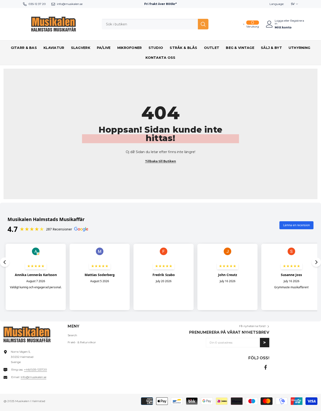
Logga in (279, 22)
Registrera (297, 20)
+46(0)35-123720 (35, 369)
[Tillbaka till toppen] (309, 403)
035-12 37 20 (37, 4)
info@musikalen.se (69, 4)
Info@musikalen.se (33, 377)
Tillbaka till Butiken (160, 161)
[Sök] (155, 24)
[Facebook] (265, 367)
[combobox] (150, 24)
